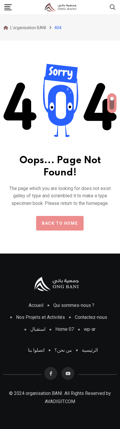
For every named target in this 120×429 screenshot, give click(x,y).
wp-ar (90, 329)
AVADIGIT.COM (60, 401)
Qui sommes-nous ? (73, 305)
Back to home (60, 223)
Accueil (36, 305)
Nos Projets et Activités (40, 317)
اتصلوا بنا (36, 350)
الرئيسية (90, 350)
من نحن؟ (63, 350)
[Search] (113, 7)
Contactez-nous (91, 317)
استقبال (37, 329)
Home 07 (64, 329)
